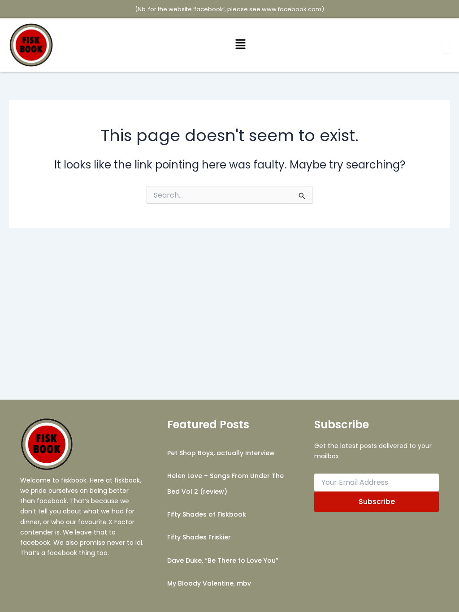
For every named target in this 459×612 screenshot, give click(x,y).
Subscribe (377, 501)
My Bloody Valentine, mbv (209, 583)
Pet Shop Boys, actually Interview (221, 452)
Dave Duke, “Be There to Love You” (222, 560)
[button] (240, 45)
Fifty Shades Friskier (199, 537)
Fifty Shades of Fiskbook (206, 514)
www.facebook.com (291, 9)
